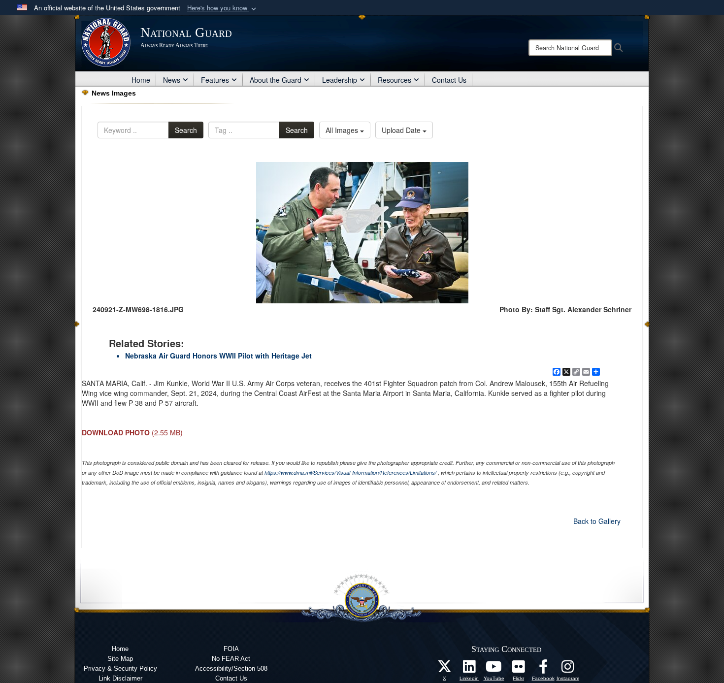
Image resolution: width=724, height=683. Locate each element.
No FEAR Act (231, 658)
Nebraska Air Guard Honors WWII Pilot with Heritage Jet (218, 355)
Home (141, 80)
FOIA (231, 648)
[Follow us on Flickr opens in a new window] (518, 669)
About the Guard (275, 80)
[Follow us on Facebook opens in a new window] (543, 669)
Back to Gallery (597, 521)
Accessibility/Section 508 (231, 668)
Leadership (339, 80)
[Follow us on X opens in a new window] (444, 669)
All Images (343, 130)
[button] (222, 8)
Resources (394, 80)
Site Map (120, 658)
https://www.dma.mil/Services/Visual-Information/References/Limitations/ (350, 472)
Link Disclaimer (120, 678)
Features (215, 80)
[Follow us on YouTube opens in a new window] (494, 669)
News (171, 80)
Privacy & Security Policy (120, 668)
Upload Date (402, 130)
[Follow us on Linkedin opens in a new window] (469, 669)
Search (186, 130)
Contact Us (449, 80)
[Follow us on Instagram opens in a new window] (568, 669)
